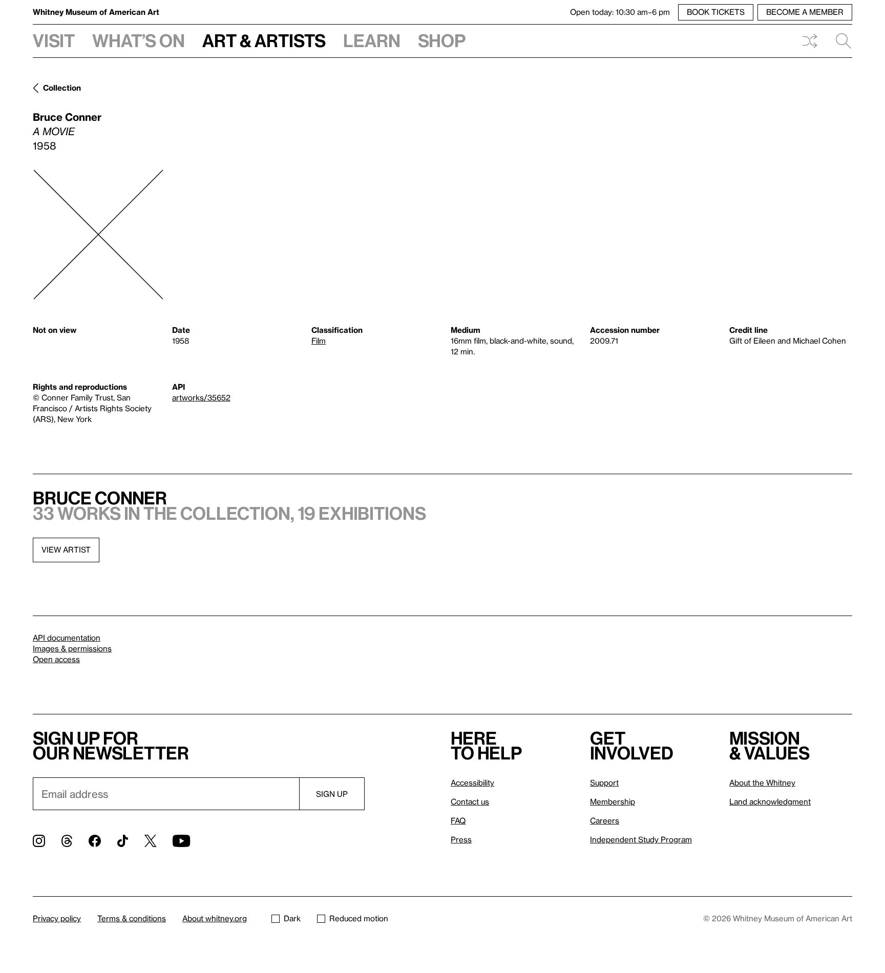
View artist (66, 549)
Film (318, 340)
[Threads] (66, 841)
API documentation (66, 637)
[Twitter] (150, 841)
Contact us (470, 801)
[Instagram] (39, 841)
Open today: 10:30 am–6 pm (620, 11)
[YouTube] (181, 841)
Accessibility (472, 782)
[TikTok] (122, 841)
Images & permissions (72, 648)
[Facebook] (94, 841)
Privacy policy (57, 918)
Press (461, 839)
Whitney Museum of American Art (96, 11)
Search (839, 41)
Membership (612, 801)
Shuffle (810, 41)
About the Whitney (762, 782)
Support (604, 782)
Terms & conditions (131, 918)
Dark (292, 918)
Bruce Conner (67, 117)
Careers (604, 820)
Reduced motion (358, 918)
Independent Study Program (641, 839)
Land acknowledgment (770, 801)
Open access (56, 659)
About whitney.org (214, 918)
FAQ (458, 820)
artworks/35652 (201, 397)
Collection (62, 87)
